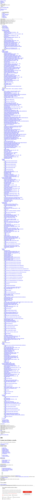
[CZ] (2, 473)
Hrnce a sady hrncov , (7, 226)
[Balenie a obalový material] (8, 243)
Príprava (16, 42)
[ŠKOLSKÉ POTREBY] (8, 144)
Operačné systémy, (7, 80)
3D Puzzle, (10, 116)
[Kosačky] (5, 250)
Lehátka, (8, 365)
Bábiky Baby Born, (7, 108)
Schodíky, (15, 95)
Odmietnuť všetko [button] (27, 494)
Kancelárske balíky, (12, 80)
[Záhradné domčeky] (7, 328)
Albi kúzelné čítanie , (9, 136)
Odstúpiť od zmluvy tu (5, 451)
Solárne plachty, (6, 95)
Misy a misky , (11, 224)
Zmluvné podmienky (5, 477)
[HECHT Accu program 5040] (8, 275)
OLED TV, (12, 33)
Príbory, (15, 224)
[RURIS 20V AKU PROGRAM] (9, 265)
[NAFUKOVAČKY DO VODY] (9, 97)
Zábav (16, 136)
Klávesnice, (7, 75)
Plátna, (8, 68)
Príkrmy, (14, 181)
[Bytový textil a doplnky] (8, 413)
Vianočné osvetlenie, (7, 402)
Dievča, (5, 194)
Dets (16, 113)
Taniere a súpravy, (6, 224)
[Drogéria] (5, 398)
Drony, (5, 73)
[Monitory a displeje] (7, 76)
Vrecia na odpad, (6, 239)
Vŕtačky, (13, 347)
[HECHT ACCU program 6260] (9, 280)
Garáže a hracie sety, (7, 110)
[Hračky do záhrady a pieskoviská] (9, 338)
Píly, (4, 347)
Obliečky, (8, 387)
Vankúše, (5, 387)
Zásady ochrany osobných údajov (12, 493)
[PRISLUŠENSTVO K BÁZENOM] (9, 94)
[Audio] (5, 36)
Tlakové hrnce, (13, 226)
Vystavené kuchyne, (13, 367)
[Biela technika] (6, 39)
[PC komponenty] (7, 66)
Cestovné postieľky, (7, 191)
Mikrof (17, 135)
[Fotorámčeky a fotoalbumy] (8, 210)
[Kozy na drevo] (6, 295)
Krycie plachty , (11, 95)
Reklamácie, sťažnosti (5, 450)
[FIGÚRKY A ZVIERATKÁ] (8, 119)
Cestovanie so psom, (7, 198)
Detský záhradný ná (14, 105)
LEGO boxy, (6, 141)
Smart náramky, (13, 65)
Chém (16, 287)
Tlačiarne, (15, 58)
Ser (16, 365)
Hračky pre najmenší (13, 156)
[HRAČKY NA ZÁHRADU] (8, 104)
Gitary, (5, 135)
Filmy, (5, 43)
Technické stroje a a (13, 110)
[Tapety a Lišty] (6, 391)
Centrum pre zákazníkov (5, 456)
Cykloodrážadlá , (6, 176)
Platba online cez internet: (6, 462)
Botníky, (11, 374)
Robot (17, 251)
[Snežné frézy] (6, 298)
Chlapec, (13, 194)
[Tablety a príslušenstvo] (7, 59)
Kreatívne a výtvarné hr (13, 118)
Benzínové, (10, 251)
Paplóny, (16, 387)
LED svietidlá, (12, 402)
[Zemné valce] (6, 288)
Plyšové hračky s (15, 123)
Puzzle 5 (17, 116)
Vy (17, 95)
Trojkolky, (10, 176)
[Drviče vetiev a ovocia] (7, 336)
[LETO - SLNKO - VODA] (8, 91)
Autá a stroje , (6, 130)
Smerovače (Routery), (7, 78)
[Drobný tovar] (6, 351)
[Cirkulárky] (6, 290)
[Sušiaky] (5, 233)
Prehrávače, (6, 35)
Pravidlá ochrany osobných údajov (24, 476)
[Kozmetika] (6, 182)
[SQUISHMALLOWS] (7, 137)
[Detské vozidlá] (6, 170)
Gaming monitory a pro (14, 63)
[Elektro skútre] (6, 169)
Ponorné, (11, 302)
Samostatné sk (15, 374)
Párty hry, (14, 113)
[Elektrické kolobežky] (7, 162)
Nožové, (5, 337)
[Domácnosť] (6, 150)
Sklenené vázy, (6, 221)
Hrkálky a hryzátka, (10, 131)
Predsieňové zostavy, (7, 374)
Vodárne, (14, 302)
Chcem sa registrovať (3, 484)
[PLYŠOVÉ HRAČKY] (8, 122)
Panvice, (16, 226)
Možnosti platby (2, 457)
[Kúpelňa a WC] (6, 230)
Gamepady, (9, 70)
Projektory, (5, 68)
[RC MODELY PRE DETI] (8, 129)
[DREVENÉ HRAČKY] (8, 132)
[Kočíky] (5, 185)
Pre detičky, (10, 183)
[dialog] (17, 493)
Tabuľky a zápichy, (7, 214)
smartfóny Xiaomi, (15, 55)
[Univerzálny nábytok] (7, 383)
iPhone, (11, 55)
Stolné (16, 402)
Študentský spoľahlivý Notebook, (9, 53)
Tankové (18, 58)
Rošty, (7, 372)
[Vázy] (5, 220)
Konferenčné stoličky (13, 380)
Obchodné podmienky (5, 449)
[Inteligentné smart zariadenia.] (8, 46)
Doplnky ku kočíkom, (7, 186)
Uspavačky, (6, 131)
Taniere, (8, 146)
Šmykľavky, (6, 339)
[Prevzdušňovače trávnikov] (8, 257)
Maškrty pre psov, (12, 198)
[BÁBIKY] (6, 107)
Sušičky (3, 50)
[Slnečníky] (6, 393)
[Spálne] (5, 371)
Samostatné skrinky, (13, 369)
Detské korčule (14, 176)
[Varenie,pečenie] (6, 225)
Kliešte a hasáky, (9, 349)
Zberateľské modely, (7, 158)
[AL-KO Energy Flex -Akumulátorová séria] (10, 270)
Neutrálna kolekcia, (9, 194)
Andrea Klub (4, 447)
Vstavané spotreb (14, 40)
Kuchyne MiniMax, (7, 367)
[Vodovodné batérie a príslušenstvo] (9, 414)
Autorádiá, (9, 359)
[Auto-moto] (6, 358)
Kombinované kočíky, (14, 186)
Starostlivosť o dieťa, (7, 156)
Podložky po (14, 204)
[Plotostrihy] (6, 253)
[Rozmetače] (6, 308)
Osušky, (11, 387)
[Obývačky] (6, 368)
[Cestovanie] (6, 190)
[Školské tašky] (6, 200)
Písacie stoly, (8, 370)
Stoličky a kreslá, (13, 365)
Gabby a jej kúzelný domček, (8, 111)
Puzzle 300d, (14, 116)
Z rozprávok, (9, 120)
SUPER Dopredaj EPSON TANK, (9, 58)
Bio (16, 181)
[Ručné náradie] (6, 348)
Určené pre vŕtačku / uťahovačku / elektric (10, 357)
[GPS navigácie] (6, 82)
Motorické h (15, 131)
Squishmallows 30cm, (14, 138)
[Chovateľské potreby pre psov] (9, 197)
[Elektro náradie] (6, 346)
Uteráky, (13, 387)
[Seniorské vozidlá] (7, 167)
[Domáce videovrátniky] (7, 408)
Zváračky (16, 347)
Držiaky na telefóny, (14, 359)
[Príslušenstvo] (6, 335)
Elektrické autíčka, (7, 171)
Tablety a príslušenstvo (15, 88)
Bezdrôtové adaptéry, (14, 78)
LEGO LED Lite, (10, 141)
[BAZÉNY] (6, 92)
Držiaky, (10, 68)
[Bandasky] (6, 333)
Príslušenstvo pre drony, (9, 153)
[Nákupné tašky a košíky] (8, 240)
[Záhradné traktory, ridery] (8, 315)
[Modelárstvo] (6, 157)
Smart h (16, 65)
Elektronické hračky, (7, 121)
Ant (16, 80)
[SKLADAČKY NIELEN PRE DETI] (10, 142)
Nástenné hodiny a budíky (14, 246)
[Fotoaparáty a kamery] (7, 44)
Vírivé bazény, (6, 103)
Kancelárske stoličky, (7, 380)
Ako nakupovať (4, 453)
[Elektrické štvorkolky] (7, 160)
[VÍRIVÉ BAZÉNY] (7, 102)
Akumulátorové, (6, 251)
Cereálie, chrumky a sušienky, (8, 181)
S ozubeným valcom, (10, 337)
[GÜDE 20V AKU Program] (8, 263)
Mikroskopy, (12, 121)
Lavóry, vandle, (14, 231)
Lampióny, (16, 146)
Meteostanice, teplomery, (7, 42)
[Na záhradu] (6, 154)
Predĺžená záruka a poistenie (6, 452)
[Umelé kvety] (6, 207)
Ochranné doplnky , (7, 246)
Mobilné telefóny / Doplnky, (8, 32)
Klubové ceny (4, 16)
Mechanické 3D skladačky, (8, 143)
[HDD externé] (6, 81)
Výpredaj (3, 13)
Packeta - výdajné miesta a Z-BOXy (7, 469)
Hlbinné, (8, 302)
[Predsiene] (6, 373)
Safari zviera (16, 120)
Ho (17, 339)
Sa (15, 35)
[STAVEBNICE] (6, 114)
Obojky (16, 198)
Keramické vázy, (11, 221)
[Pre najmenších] (6, 155)
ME (17, 115)
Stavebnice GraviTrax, (14, 115)
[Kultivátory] (6, 255)
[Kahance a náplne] (7, 217)
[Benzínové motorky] (7, 165)
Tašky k (16, 75)
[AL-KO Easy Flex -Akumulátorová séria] (10, 268)
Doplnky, (8, 128)
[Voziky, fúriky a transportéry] (8, 316)
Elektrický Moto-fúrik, (7, 297)
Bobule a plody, (14, 208)
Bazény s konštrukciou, (13, 93)
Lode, (14, 130)
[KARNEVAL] (6, 127)
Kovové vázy (16, 221)
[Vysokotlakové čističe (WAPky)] (9, 318)
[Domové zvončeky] (7, 406)
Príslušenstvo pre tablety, (12, 60)
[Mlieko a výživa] (7, 180)
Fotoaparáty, (6, 45)
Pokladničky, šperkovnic (13, 214)
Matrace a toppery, (11, 372)
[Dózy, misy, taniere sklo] (8, 222)
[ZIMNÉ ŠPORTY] (7, 147)
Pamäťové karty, (8, 43)
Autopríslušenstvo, (7, 352)
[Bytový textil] (6, 386)
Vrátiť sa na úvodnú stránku (4, 443)
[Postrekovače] (6, 323)
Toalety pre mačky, (7, 199)
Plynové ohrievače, (13, 355)
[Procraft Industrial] (7, 285)
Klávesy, (7, 135)
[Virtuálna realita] (6, 71)
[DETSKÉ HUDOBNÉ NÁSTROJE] (10, 134)
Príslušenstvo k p (14, 68)
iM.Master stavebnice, (7, 115)
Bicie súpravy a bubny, (12, 135)
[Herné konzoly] (6, 69)
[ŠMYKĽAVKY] (7, 99)
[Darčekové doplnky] (7, 215)
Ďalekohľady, (12, 45)
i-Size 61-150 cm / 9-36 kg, (11, 188)
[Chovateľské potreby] (7, 303)
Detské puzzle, (6, 116)
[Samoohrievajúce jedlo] (7, 396)
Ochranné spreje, (6, 362)
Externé (16, 43)
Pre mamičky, (6, 183)
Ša (16, 191)
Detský (17, 126)
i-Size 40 (16, 188)
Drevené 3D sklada (15, 143)
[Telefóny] (5, 31)
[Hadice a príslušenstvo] (7, 325)
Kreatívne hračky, (6, 193)
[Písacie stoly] (6, 378)
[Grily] (5, 305)
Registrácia (2, 1)
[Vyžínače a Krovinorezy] (8, 252)
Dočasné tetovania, (7, 118)
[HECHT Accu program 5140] (8, 278)
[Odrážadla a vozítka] (7, 175)
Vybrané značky (4, 17)
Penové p (15, 193)
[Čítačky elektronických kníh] (8, 86)
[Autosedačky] (6, 187)
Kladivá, (5, 349)
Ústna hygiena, (6, 151)
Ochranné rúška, (6, 354)
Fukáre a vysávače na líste (6, 342)
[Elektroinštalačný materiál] (8, 409)
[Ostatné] (5, 340)
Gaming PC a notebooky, (7, 63)
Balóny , (13, 146)
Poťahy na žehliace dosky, (8, 236)
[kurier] (2, 474)
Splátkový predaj (4, 448)
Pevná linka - (14, 32)
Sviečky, (5, 219)
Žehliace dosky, (14, 236)
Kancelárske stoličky (13, 370)
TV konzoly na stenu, (7, 48)
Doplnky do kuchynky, (13, 126)
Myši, (5, 75)
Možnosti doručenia (3, 465)
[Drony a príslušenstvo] (7, 72)
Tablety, (5, 60)
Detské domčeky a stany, (7, 105)
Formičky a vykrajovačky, (8, 229)
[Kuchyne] (6, 366)
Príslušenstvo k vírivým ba (12, 103)
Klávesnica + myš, (12, 75)
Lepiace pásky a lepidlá (13, 352)
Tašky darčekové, (12, 216)
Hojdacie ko (14, 133)
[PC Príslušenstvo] (7, 74)
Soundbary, (13, 37)
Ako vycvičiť (15, 111)
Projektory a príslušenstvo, (11, 35)
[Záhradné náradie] (7, 320)
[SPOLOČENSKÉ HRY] (8, 112)
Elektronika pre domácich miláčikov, (9, 304)
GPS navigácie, (6, 83)
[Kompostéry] (6, 300)
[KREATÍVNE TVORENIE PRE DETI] (10, 117)
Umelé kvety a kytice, (7, 208)
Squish (18, 138)
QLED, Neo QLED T (17, 33)
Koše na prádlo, (6, 231)
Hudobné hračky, (11, 193)
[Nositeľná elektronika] (7, 64)
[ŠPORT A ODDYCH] (7, 96)
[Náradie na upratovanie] (8, 237)
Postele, (5, 370)
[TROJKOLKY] (6, 124)
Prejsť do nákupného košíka (4, 7)
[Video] (5, 34)
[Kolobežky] (6, 172)
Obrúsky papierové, (7, 216)
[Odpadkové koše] (7, 238)
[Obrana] (5, 361)
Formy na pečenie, (14, 229)
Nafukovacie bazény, (7, 93)
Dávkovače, (10, 231)
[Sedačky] (5, 376)
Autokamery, (6, 359)
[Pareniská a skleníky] (7, 310)
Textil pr (16, 194)
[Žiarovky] (6, 399)
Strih (15, 304)
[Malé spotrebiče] (6, 41)
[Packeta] (2, 472)
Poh (17, 224)
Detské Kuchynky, (7, 126)
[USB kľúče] (6, 84)
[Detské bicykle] (6, 174)
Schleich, (12, 120)
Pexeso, (5, 136)
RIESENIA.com (18, 475)
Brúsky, (11, 347)
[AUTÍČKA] (6, 109)
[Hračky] (5, 149)
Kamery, (9, 45)
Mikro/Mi (16, 37)
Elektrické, (14, 251)
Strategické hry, (6, 113)
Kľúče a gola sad (14, 349)
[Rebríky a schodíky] (7, 330)
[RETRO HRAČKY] (7, 139)
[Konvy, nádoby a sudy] (7, 331)
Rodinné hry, (11, 113)
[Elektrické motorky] (7, 164)
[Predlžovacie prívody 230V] (8, 403)
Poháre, (10, 146)
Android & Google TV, (7, 33)
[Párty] (5, 227)
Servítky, (5, 146)
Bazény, (5, 287)
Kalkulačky (20, 88)
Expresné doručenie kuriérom (6, 468)
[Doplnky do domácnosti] (8, 245)
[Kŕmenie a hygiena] (7, 179)
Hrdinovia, (5, 120)
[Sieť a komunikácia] (7, 77)
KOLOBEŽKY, (6, 173)
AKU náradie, (7, 347)
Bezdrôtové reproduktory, (8, 37)
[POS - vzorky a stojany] (8, 195)
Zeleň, (11, 208)
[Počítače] (5, 61)
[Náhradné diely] (6, 247)
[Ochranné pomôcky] (7, 321)
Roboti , (9, 130)
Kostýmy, (5, 128)
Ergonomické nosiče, (13, 191)
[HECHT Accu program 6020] (8, 273)
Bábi (17, 108)
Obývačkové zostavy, (7, 369)
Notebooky (4, 88)
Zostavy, (5, 365)
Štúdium (15, 53)
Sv (18, 146)
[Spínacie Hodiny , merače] (8, 404)
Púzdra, (7, 60)
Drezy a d (17, 367)
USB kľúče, (13, 43)
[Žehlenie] (5, 235)
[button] (12, 498)
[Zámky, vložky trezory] (7, 411)
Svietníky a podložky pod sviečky (12, 219)
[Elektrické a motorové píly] (8, 258)
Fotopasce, (16, 45)
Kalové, (17, 302)
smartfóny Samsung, (7, 55)
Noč (17, 372)
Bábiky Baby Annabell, (13, 108)
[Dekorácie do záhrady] (7, 313)
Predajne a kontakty (5, 455)
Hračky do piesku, (14, 339)
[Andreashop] (2, 2)
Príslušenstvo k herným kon (15, 70)
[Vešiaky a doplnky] (7, 381)
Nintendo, (5, 70)
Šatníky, (15, 372)
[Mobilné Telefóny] (7, 54)
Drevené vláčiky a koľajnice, (8, 133)
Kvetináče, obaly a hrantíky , (8, 204)
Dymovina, (5, 355)
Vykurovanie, (13, 42)
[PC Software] (6, 79)
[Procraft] (5, 283)
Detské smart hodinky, (7, 65)
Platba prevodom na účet (5, 461)
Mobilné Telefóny (8, 88)
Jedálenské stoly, (6, 375)
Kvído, (14, 136)
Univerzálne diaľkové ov (14, 48)
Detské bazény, (13, 287)
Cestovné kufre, (6, 201)
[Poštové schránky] (7, 326)
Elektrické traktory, (12, 171)
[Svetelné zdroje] (6, 401)
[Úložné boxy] (6, 416)
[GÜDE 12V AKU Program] (8, 260)
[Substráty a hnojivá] (7, 205)
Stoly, (10, 365)
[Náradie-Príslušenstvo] (7, 356)
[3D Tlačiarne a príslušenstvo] (8, 56)
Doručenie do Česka (5, 470)
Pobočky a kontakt (3, 0)
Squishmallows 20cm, (7, 138)
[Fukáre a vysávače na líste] (8, 293)
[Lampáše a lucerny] (7, 212)
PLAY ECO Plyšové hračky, (8, 123)
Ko (16, 369)
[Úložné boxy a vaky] (7, 242)
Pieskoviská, (10, 339)
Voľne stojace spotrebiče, (7, 40)
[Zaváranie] (6, 232)
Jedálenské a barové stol (12, 375)
